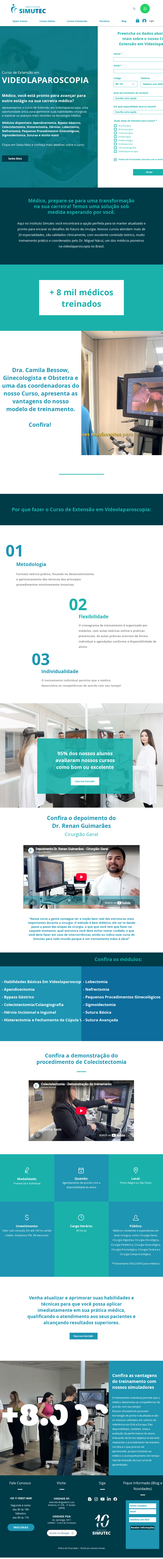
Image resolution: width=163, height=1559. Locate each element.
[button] (104, 21)
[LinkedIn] (108, 1499)
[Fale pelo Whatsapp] (145, 8)
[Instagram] (96, 1499)
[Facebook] (115, 1499)
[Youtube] (102, 1499)
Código (117, 78)
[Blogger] (89, 1499)
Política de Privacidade (68, 1548)
